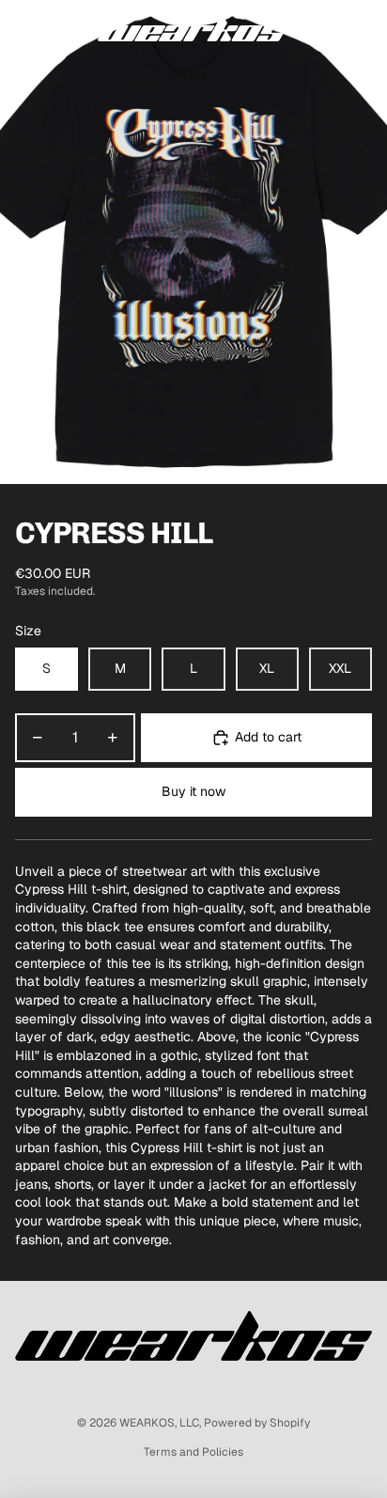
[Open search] (62, 28)
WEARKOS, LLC (159, 1422)
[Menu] (21, 28)
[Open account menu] (323, 28)
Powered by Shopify (257, 1422)
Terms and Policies (193, 1451)
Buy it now (193, 791)
